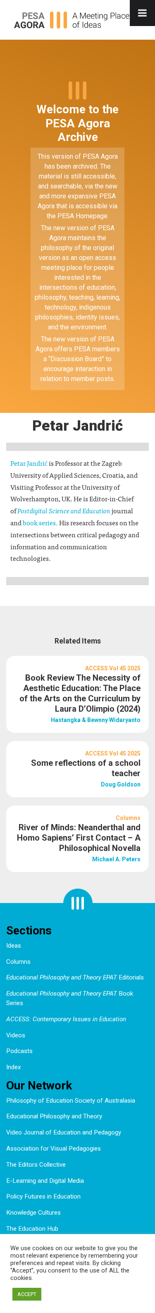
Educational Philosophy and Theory (54, 1116)
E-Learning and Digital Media (45, 1180)
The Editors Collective (36, 1164)
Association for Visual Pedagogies (53, 1148)
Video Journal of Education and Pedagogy (63, 1132)
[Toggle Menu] (142, 13)
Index (13, 1067)
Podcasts (19, 1051)
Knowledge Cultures (33, 1212)
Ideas (13, 945)
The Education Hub (32, 1228)
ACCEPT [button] (26, 1294)
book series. (41, 522)
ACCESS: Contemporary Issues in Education (66, 1019)
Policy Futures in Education (43, 1196)
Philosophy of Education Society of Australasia (70, 1100)
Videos (15, 1035)
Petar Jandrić (29, 463)
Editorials (75, 977)
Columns (18, 961)
